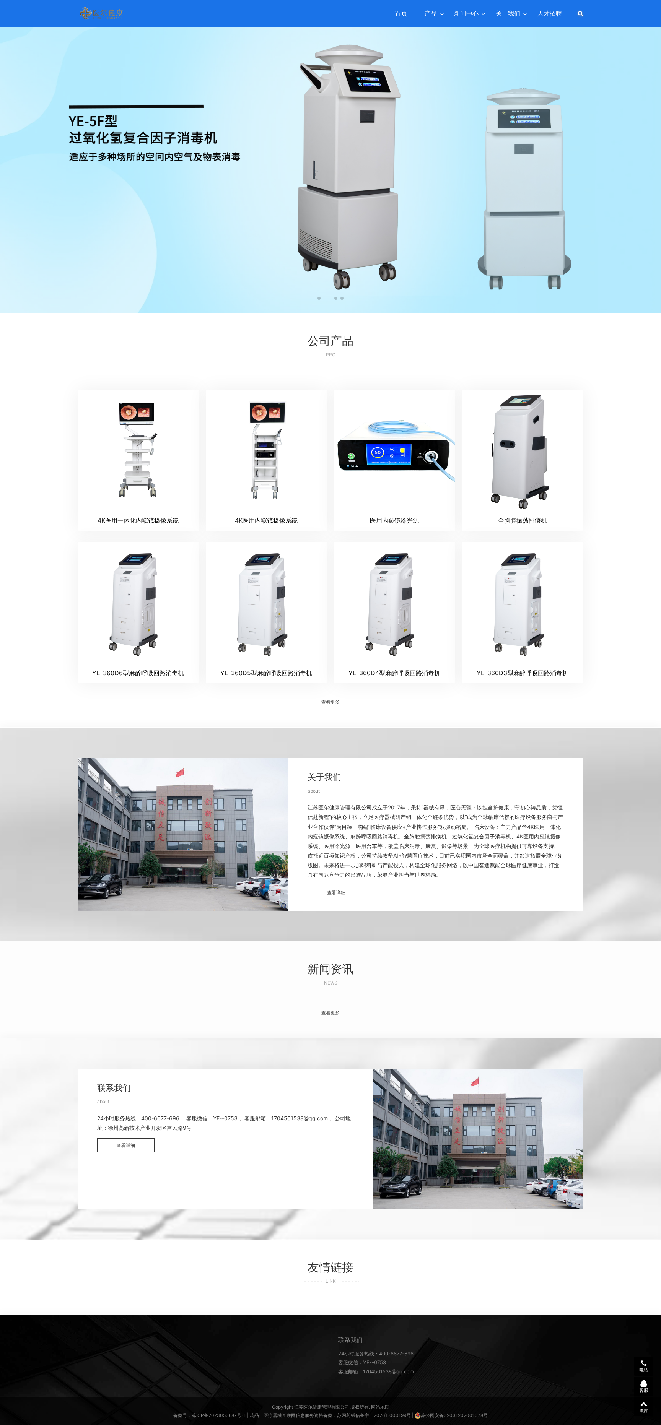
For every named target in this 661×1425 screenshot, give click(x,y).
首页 (401, 13)
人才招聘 (549, 13)
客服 (643, 1390)
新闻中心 (466, 13)
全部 (315, 372)
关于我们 (508, 13)
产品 (431, 13)
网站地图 (380, 1407)
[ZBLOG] (101, 13)
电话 (643, 1370)
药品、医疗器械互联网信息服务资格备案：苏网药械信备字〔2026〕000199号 (330, 1415)
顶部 (643, 1410)
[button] (319, 298)
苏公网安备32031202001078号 (454, 1415)
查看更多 (330, 702)
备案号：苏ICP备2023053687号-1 (209, 1415)
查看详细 (336, 892)
